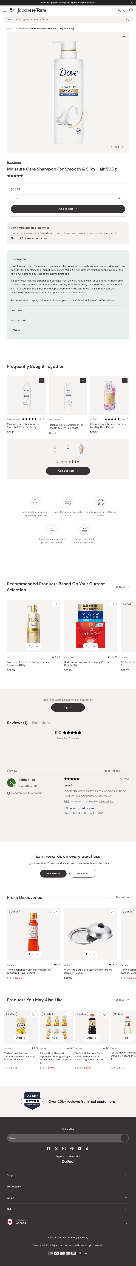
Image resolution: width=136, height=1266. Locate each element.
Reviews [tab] (17, 723)
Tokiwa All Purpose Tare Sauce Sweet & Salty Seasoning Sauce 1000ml (89, 1056)
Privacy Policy (70, 1237)
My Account (14, 1186)
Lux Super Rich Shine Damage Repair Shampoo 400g (28, 664)
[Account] (119, 10)
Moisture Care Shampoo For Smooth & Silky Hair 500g (23, 426)
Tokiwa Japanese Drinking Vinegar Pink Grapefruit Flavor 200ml (29, 971)
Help (9, 1209)
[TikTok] (87, 1148)
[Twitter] (56, 1148)
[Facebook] (48, 1148)
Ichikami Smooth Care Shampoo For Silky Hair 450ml (108, 426)
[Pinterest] (72, 1148)
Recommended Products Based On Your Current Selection (56, 586)
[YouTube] (79, 1148)
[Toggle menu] (5, 10)
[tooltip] (79, 808)
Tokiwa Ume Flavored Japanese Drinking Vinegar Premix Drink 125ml (19, 1056)
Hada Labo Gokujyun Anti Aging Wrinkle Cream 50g (87, 664)
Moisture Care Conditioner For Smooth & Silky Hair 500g (66, 426)
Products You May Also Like (35, 999)
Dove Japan (14, 162)
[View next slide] (122, 146)
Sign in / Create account (26, 238)
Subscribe (124, 1138)
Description (18, 259)
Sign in (68, 707)
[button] (16, 176)
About (10, 1197)
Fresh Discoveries (24, 897)
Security (84, 1237)
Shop (10, 1175)
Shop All (120, 586)
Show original (106, 801)
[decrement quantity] (16, 198)
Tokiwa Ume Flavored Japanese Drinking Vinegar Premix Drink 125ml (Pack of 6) (55, 1058)
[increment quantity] (119, 198)
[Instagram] (64, 1148)
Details (15, 330)
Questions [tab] (41, 723)
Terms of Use (54, 1237)
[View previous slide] (111, 146)
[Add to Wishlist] (124, 38)
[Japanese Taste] (28, 10)
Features (17, 310)
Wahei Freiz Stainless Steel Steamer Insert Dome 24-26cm (88, 971)
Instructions (18, 320)
